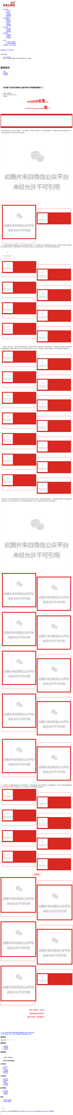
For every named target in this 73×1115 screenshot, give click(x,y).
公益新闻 (8, 37)
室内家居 (8, 21)
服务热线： (9, 45)
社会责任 (8, 13)
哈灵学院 (5, 27)
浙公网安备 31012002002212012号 (27, 1111)
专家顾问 (8, 31)
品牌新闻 (8, 36)
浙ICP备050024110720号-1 (42, 1111)
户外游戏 (8, 25)
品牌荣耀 (8, 15)
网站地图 (51, 1111)
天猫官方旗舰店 (11, 43)
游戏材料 (8, 24)
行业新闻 (8, 34)
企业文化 (8, 10)
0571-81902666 (7, 57)
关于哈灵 (5, 9)
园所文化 (8, 19)
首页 (4, 71)
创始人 (8, 12)
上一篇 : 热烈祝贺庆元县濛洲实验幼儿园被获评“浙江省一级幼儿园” (17, 1032)
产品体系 (6, 18)
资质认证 (8, 16)
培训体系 (8, 30)
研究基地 (8, 28)
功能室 (8, 22)
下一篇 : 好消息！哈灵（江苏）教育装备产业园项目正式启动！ (16, 1034)
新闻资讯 (5, 33)
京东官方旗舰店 (11, 41)
